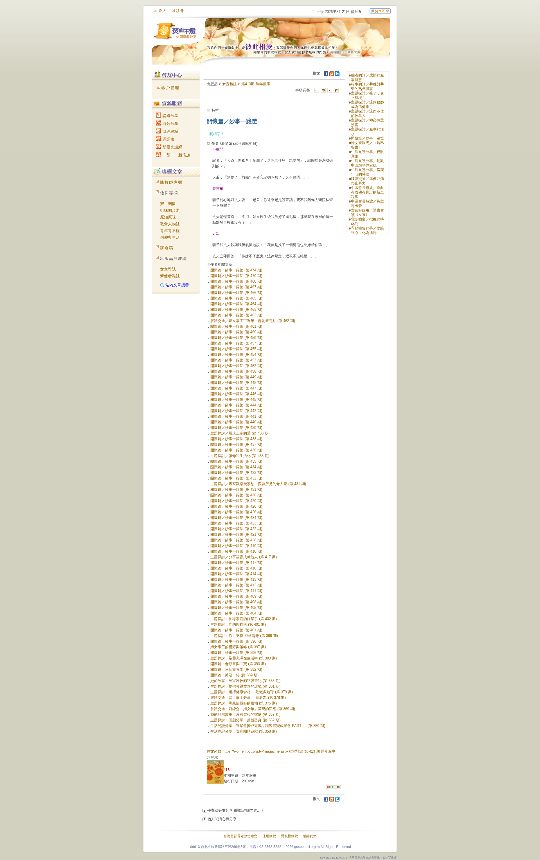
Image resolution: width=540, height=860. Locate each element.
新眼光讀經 (171, 147)
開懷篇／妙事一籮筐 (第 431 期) (236, 489)
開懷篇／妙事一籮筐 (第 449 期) (236, 377)
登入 (162, 11)
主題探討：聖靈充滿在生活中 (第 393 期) (243, 658)
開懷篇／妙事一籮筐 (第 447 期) (236, 388)
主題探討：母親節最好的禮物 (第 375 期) (243, 703)
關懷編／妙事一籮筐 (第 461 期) (236, 326)
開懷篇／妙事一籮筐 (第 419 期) (236, 546)
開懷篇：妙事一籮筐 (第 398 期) (236, 641)
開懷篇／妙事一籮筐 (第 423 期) (236, 523)
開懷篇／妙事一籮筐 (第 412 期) (236, 585)
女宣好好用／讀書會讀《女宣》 (367, 212)
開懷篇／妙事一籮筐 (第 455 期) (236, 349)
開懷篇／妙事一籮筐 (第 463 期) (236, 309)
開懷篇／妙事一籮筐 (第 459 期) (236, 338)
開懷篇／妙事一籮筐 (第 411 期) (236, 591)
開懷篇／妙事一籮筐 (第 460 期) (236, 332)
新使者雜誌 (170, 276)
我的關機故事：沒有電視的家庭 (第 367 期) (245, 714)
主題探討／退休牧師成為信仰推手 (367, 104)
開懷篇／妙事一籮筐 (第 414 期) (236, 574)
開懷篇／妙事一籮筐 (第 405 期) (236, 607)
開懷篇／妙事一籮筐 (367, 138)
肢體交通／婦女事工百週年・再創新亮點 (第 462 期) (252, 321)
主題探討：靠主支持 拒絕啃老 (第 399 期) (244, 636)
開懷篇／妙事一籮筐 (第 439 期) (236, 428)
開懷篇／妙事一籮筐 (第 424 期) (236, 517)
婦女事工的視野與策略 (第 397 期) (238, 647)
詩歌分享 (169, 123)
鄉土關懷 (168, 203)
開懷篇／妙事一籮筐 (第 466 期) (236, 293)
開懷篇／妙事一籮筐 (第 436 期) (236, 450)
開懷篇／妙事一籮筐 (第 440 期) (236, 422)
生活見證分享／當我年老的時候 (367, 172)
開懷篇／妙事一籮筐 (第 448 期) (236, 383)
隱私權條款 (289, 836)
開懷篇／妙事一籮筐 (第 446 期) (236, 394)
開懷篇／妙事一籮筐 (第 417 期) (236, 562)
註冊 (180, 11)
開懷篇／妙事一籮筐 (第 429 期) (236, 501)
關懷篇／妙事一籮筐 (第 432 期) (236, 478)
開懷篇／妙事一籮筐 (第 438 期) (236, 439)
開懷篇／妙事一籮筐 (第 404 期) (236, 613)
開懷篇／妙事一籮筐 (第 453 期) (236, 360)
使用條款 (269, 836)
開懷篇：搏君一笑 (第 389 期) (234, 675)
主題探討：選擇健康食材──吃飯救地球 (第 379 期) (251, 692)
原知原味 (168, 217)
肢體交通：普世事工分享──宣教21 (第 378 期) (248, 697)
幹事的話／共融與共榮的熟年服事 (367, 86)
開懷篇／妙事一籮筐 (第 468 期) (236, 281)
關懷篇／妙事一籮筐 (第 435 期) (236, 461)
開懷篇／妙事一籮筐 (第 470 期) (236, 276)
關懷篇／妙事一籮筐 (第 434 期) (236, 467)
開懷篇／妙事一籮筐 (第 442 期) (236, 411)
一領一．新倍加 (175, 155)
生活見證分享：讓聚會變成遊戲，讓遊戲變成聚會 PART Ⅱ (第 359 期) (267, 726)
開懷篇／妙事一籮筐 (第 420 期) (236, 540)
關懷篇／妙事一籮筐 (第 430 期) (236, 495)
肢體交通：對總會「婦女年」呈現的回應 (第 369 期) (252, 709)
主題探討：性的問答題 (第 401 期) (238, 624)
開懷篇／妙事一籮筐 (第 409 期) (236, 596)
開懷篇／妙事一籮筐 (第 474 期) (236, 270)
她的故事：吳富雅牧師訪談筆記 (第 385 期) (245, 681)
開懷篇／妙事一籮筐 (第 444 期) (236, 405)
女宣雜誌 (168, 269)
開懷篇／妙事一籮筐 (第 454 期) (236, 354)
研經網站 (169, 131)
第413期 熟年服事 (255, 84)
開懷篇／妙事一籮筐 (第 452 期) (236, 366)
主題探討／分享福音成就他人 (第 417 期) (243, 557)
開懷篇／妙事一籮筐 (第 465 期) (236, 298)
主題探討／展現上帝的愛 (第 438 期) (239, 433)
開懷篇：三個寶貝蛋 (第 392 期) (236, 669)
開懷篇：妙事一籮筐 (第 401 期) (236, 630)
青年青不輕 (170, 230)
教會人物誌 (170, 224)
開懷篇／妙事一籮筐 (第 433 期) (236, 472)
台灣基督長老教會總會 (240, 836)
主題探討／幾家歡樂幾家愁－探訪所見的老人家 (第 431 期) (258, 484)
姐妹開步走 (170, 210)
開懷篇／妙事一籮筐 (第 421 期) (236, 534)
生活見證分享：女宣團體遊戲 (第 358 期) (243, 731)
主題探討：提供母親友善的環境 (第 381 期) (245, 686)
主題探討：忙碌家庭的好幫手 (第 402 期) (243, 619)
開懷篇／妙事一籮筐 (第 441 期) (236, 416)
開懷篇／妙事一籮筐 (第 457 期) (236, 343)
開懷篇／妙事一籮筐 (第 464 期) (236, 304)
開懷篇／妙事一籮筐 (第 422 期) (236, 529)
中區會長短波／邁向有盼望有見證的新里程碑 (367, 192)
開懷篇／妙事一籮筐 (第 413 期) (236, 579)
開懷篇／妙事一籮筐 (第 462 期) (236, 315)
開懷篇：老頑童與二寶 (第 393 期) (238, 664)
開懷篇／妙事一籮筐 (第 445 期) (236, 399)
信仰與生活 (170, 237)
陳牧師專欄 (171, 182)
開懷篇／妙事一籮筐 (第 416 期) (236, 568)
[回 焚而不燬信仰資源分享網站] (380, 11)
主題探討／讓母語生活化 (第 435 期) (239, 456)
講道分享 (169, 115)
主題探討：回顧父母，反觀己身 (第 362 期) (245, 720)
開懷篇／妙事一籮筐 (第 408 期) (236, 602)
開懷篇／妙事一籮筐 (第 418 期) (236, 551)
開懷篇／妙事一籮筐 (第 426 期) (236, 512)
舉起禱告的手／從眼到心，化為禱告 (367, 230)
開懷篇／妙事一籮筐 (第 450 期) (236, 371)
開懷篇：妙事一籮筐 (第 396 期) (236, 652)
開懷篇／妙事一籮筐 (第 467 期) (236, 287)
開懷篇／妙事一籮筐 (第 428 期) (236, 506)
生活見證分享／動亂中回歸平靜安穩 (367, 163)
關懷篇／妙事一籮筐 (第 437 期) (236, 444)
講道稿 (167, 248)
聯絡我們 (309, 836)
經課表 (167, 139)
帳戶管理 (170, 87)
